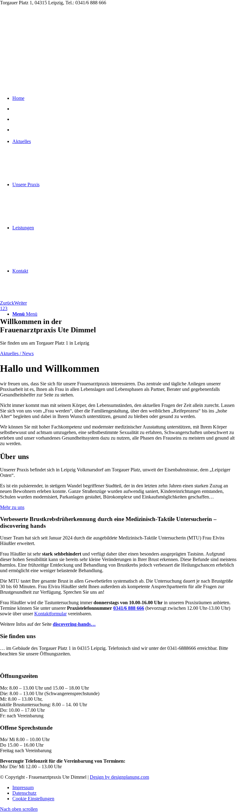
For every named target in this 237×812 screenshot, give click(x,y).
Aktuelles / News (17, 353)
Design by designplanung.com (119, 777)
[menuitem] (124, 787)
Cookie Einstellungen (33, 798)
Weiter (20, 303)
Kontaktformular (50, 613)
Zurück (7, 303)
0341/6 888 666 (128, 608)
